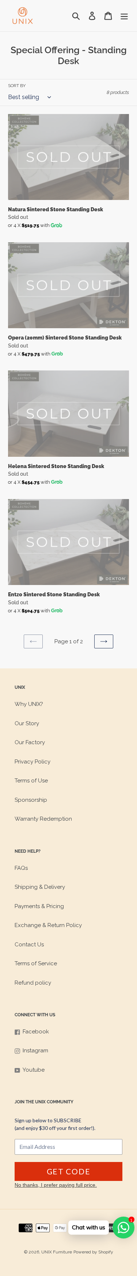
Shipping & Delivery (40, 887)
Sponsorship (31, 800)
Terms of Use (31, 780)
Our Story (27, 723)
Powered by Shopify (93, 1252)
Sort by (17, 85)
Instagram (35, 1050)
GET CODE (68, 1171)
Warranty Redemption (43, 819)
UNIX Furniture (56, 1252)
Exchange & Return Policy (48, 925)
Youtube (34, 1070)
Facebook (36, 1031)
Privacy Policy (32, 761)
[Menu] (124, 16)
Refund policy (33, 982)
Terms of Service (36, 963)
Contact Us (29, 944)
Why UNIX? (29, 704)
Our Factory (30, 742)
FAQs (21, 868)
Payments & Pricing (39, 906)
